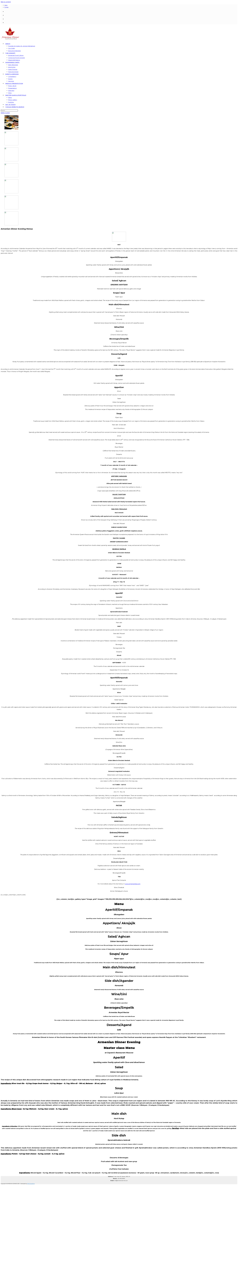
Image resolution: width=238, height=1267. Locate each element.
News (5, 5)
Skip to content (6, 2)
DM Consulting (31, 1183)
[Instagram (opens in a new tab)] (5, 18)
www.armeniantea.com (132, 884)
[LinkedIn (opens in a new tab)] (5, 22)
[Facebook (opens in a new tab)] (5, 11)
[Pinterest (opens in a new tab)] (5, 15)
